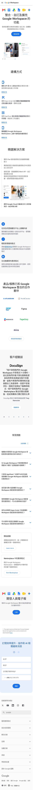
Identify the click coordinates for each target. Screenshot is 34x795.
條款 (8, 783)
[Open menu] (2, 2)
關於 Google (14, 783)
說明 (29, 783)
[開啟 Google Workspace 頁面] (12, 3)
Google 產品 (22, 783)
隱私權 (3, 783)
